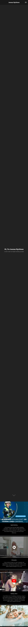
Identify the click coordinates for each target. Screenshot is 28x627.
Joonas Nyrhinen (14, 2)
